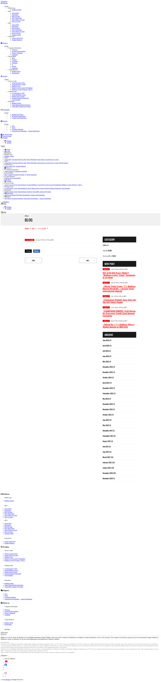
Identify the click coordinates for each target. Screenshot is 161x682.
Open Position (16, 100)
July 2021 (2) (107, 446)
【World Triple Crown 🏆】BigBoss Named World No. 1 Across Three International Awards (119, 288)
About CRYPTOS (17, 38)
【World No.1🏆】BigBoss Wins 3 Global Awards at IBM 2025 (118, 325)
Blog (13, 58)
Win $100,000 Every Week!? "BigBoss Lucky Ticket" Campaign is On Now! (119, 275)
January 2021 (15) (108, 468)
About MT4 (15, 25)
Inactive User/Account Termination (22, 88)
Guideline (15, 54)
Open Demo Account (18, 20)
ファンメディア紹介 (109, 256)
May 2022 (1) (107, 425)
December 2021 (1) (109, 430)
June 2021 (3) (107, 452)
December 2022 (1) (109, 404)
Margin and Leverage (18, 96)
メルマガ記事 (41, 228)
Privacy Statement (17, 53)
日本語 (8, 143)
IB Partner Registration (18, 116)
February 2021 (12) (109, 462)
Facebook (15, 61)
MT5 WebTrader (17, 18)
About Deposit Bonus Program (21, 105)
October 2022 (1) (108, 415)
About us (14, 49)
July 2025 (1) (107, 351)
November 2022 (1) (109, 409)
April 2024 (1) (107, 383)
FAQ (13, 126)
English (8, 141)
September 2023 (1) (109, 393)
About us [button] (5, 43)
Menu (2, 146)
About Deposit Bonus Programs (13, 585)
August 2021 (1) (108, 441)
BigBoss (27, 228)
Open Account (6, 136)
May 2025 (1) (107, 361)
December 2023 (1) (109, 388)
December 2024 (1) (109, 367)
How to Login (16, 21)
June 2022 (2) (107, 420)
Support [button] (4, 121)
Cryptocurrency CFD (18, 93)
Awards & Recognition (19, 51)
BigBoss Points (16, 103)
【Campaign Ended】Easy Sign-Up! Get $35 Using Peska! (119, 301)
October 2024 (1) (108, 377)
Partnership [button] (6, 110)
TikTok (14, 66)
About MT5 (15, 13)
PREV (33, 260)
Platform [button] (5, 3)
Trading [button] (4, 76)
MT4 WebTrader (17, 30)
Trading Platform (17, 40)
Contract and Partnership (19, 118)
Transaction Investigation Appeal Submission (26, 131)
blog (33, 228)
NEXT (87, 260)
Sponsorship (15, 73)
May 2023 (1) (107, 399)
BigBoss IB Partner (17, 114)
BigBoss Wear (16, 71)
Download (15, 15)
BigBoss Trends (16, 10)
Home (8, 149)
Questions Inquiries (17, 129)
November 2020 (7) (109, 478)
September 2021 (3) (109, 436)
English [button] (5, 138)
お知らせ (106, 245)
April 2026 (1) (107, 345)
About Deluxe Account (19, 84)
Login (8, 151)
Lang (4, 203)
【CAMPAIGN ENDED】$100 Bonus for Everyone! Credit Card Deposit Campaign (119, 313)
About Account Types (18, 83)
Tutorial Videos (16, 35)
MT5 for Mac (16, 16)
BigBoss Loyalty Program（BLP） (22, 89)
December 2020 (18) (109, 473)
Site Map (8, 180)
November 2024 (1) (109, 372)
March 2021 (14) (108, 457)
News (13, 127)
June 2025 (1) (107, 356)
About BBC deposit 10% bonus (21, 106)
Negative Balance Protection (20, 98)
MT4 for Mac (16, 28)
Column (14, 59)
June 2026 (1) (107, 340)
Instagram (15, 68)
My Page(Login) (7, 134)
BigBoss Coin (16, 86)
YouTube (14, 63)
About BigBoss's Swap (19, 95)
